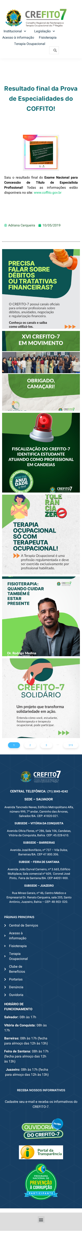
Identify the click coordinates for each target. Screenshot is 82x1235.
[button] (41, 1219)
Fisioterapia (48, 37)
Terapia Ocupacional (29, 43)
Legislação (42, 31)
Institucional (13, 31)
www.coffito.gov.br (48, 192)
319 (71, 745)
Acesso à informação (18, 37)
